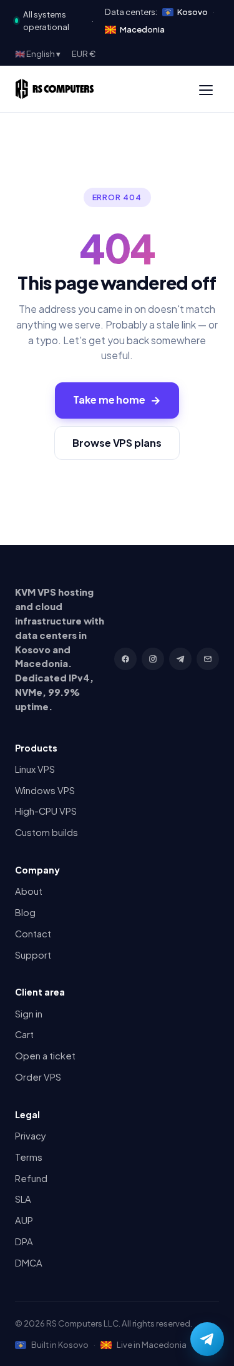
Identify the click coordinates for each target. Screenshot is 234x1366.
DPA (24, 1241)
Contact (33, 933)
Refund (31, 1178)
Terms (28, 1157)
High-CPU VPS (46, 811)
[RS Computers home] (54, 89)
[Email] (208, 659)
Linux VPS (35, 769)
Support (33, 955)
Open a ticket (45, 1055)
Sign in (28, 1013)
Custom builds (46, 832)
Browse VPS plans (117, 442)
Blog (25, 912)
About (28, 891)
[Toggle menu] (206, 89)
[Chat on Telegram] (207, 1339)
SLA (23, 1199)
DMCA (28, 1262)
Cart (24, 1034)
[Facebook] (125, 659)
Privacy (30, 1135)
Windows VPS (45, 790)
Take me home (117, 400)
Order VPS (38, 1077)
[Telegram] (180, 659)
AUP (24, 1220)
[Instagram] (153, 659)
